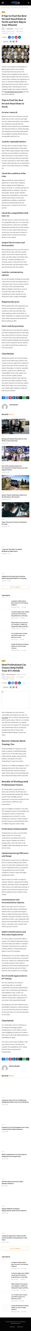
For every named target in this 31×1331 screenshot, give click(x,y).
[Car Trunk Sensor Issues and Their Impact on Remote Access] (6, 636)
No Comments (20, 31)
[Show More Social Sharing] (22, 37)
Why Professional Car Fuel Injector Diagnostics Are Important (14, 1155)
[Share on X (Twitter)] (12, 37)
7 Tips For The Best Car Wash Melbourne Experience (12, 550)
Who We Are (20, 1326)
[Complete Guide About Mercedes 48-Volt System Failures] (6, 604)
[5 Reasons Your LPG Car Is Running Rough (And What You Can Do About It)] (15, 1087)
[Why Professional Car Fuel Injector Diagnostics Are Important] (15, 1142)
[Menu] (3, 3)
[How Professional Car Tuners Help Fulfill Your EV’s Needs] (15, 699)
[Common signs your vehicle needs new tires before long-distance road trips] (6, 614)
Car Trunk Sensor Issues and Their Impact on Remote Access (19, 635)
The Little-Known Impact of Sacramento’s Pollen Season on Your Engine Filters (15, 468)
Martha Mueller (11, 674)
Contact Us (12, 1326)
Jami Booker (10, 28)
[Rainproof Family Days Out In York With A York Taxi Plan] (15, 426)
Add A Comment (15, 587)
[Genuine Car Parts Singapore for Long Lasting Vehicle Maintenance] (15, 1115)
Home (3, 7)
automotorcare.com (15, 1323)
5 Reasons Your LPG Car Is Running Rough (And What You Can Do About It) (15, 1101)
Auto (3, 660)
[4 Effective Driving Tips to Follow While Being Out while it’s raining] (15, 564)
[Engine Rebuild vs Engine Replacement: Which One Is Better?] (15, 1196)
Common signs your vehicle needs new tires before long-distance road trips (20, 613)
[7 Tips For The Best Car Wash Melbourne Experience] (15, 537)
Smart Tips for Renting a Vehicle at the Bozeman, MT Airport (14, 496)
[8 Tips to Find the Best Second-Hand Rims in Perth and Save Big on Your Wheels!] (15, 54)
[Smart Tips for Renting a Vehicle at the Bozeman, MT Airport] (15, 482)
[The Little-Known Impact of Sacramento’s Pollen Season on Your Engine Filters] (15, 453)
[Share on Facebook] (9, 37)
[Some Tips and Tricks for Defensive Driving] (15, 509)
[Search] (28, 3)
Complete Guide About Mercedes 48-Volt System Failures (19, 603)
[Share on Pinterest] (16, 37)
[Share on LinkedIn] (19, 37)
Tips (3, 12)
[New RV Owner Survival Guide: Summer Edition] (15, 1169)
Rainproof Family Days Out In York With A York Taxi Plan (14, 440)
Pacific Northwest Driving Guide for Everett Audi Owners (19, 646)
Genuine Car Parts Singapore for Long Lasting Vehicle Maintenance (15, 1128)
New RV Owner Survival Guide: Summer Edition (12, 1182)
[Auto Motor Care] (15, 2)
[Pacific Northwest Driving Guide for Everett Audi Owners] (6, 647)
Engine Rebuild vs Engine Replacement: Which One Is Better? (14, 1209)
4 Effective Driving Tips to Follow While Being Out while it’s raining (14, 577)
